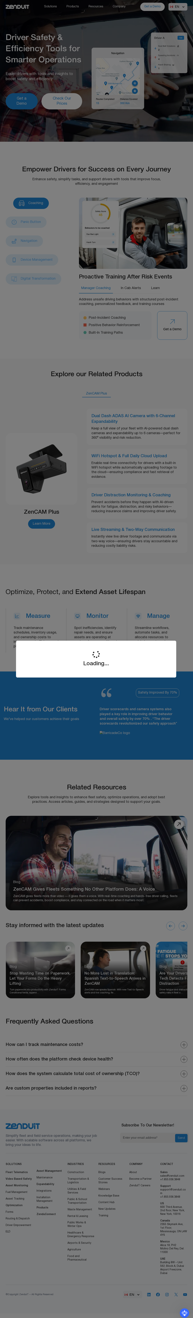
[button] (184, 1313)
